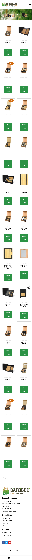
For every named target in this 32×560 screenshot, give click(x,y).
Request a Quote (24, 52)
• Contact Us (5, 525)
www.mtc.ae (5, 538)
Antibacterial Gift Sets (24, 266)
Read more (8, 52)
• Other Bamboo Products (9, 511)
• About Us (5, 523)
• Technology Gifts (7, 501)
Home (13, 14)
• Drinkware (5, 506)
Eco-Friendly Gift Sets (8, 43)
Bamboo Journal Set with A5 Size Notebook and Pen (8, 267)
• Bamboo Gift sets (7, 520)
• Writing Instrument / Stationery (11, 503)
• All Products (6, 518)
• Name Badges (6, 508)
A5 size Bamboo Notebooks (24, 191)
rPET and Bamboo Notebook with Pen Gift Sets (24, 305)
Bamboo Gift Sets (8, 343)
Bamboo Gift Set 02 (24, 154)
